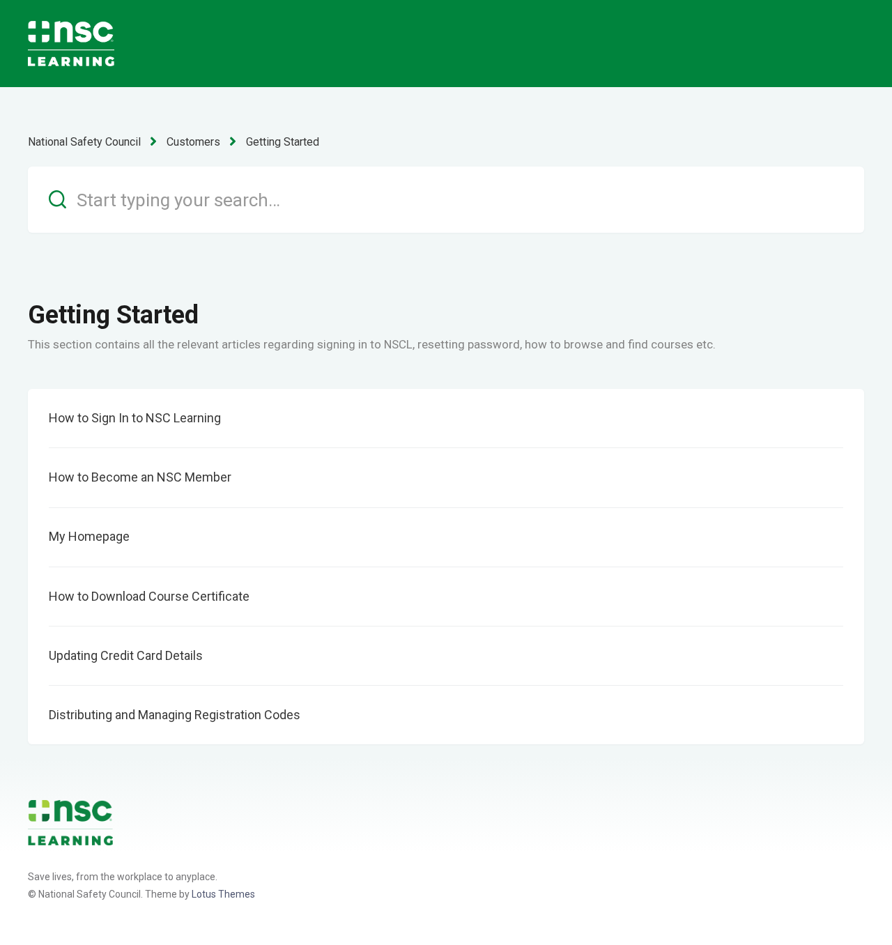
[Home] (70, 821)
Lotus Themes (223, 894)
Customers (193, 141)
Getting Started (282, 141)
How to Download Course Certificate (149, 596)
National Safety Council (84, 141)
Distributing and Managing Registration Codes (174, 714)
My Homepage (90, 536)
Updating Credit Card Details (126, 655)
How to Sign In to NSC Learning (135, 417)
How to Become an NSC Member (140, 477)
